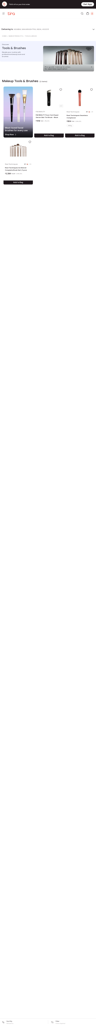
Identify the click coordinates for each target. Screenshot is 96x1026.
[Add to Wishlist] (61, 90)
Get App (87, 4)
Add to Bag (49, 135)
